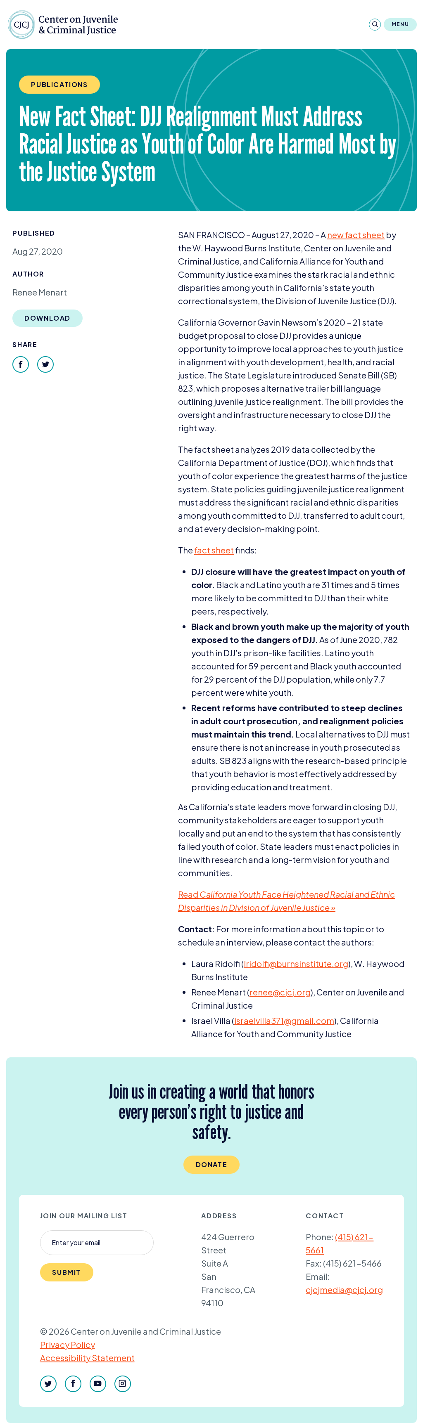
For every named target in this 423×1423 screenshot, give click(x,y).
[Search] (375, 25)
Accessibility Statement (87, 1357)
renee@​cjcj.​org (280, 992)
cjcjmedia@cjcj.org (344, 1289)
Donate (212, 1164)
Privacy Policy (67, 1344)
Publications (59, 84)
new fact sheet (356, 234)
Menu (400, 24)
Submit (66, 1272)
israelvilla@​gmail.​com (284, 1020)
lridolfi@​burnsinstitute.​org (296, 963)
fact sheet (214, 550)
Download (47, 318)
